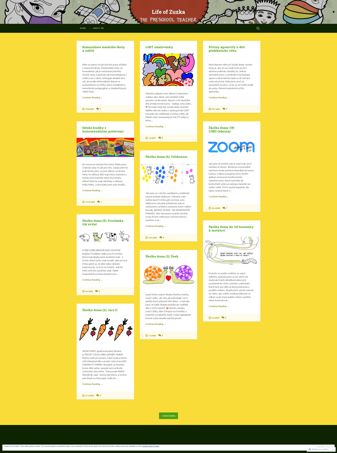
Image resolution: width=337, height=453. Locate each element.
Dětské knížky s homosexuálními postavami (103, 129)
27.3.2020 (89, 396)
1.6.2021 (152, 138)
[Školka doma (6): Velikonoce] (168, 174)
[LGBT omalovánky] (168, 70)
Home (83, 28)
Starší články (169, 416)
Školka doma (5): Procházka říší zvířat (102, 222)
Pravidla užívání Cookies (150, 446)
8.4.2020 (89, 291)
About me (98, 28)
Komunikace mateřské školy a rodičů (103, 49)
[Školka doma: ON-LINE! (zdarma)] (231, 147)
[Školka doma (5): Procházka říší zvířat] (105, 237)
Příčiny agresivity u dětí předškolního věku (227, 49)
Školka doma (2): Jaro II (99, 310)
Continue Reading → (92, 97)
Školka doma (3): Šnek (161, 256)
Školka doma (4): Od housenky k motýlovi (231, 228)
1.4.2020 (152, 336)
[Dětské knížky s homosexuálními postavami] (105, 147)
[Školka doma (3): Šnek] (168, 275)
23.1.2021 (216, 109)
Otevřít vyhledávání (258, 28)
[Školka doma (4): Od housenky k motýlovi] (231, 251)
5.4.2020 (215, 318)
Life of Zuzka (168, 11)
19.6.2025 (89, 109)
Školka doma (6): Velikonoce (166, 157)
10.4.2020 (152, 238)
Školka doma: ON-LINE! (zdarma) (222, 129)
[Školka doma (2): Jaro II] (105, 330)
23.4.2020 (216, 208)
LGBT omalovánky (159, 47)
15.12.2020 (90, 202)
